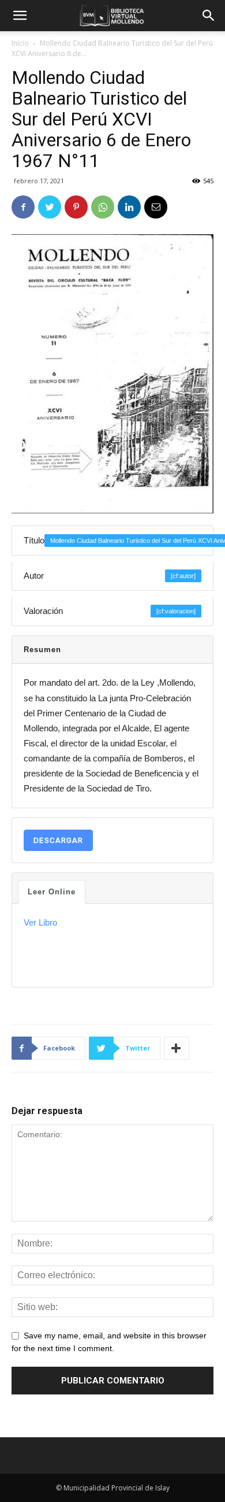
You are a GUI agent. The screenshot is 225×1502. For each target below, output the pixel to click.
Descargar (58, 840)
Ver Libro (40, 922)
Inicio (20, 43)
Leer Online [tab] (52, 891)
